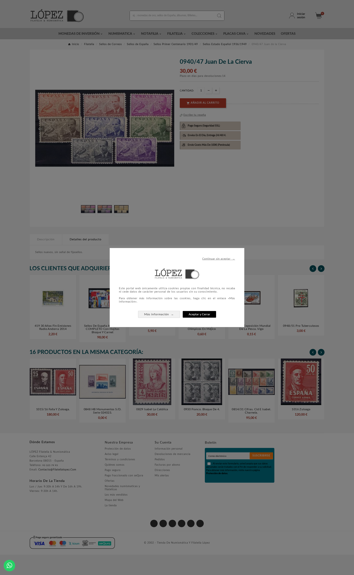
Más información (159, 314)
